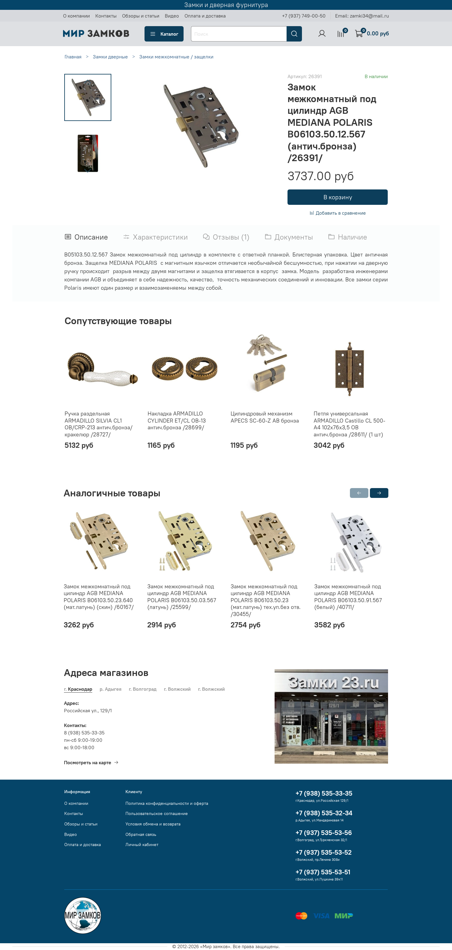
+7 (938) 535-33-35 (323, 793)
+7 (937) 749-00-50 (304, 16)
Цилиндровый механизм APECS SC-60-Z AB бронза (265, 417)
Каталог (169, 34)
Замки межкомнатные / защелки (176, 57)
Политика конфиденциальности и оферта (166, 803)
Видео (172, 16)
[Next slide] (87, 170)
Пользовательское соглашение (156, 813)
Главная (73, 57)
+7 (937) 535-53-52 (323, 852)
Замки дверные (110, 57)
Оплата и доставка (205, 16)
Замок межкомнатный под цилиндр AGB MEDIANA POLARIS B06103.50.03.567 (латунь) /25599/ (181, 596)
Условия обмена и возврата (152, 824)
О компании (76, 16)
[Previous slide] (87, 81)
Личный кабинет (141, 844)
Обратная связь (140, 834)
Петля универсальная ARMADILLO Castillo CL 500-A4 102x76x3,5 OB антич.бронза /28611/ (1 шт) (349, 424)
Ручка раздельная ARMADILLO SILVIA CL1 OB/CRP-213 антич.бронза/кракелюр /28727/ (99, 424)
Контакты (106, 16)
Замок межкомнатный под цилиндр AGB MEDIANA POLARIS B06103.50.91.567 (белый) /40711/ (348, 596)
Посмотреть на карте (87, 762)
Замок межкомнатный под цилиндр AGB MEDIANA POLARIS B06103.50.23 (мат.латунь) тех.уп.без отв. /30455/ (266, 599)
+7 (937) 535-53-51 (322, 872)
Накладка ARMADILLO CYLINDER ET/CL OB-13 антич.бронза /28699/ (177, 420)
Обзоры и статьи (140, 16)
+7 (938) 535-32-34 (323, 813)
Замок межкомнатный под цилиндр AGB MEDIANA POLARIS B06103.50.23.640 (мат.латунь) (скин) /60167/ (99, 596)
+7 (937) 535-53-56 (323, 833)
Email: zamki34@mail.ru (362, 16)
